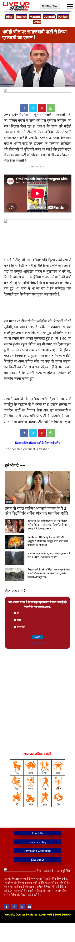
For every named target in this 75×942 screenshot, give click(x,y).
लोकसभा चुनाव (31, 115)
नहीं (19, 620)
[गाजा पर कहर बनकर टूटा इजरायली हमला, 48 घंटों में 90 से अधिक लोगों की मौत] (14, 558)
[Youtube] (29, 906)
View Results (37, 643)
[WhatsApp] (51, 108)
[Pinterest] (42, 108)
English (21, 16)
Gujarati (49, 16)
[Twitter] (33, 108)
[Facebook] (24, 108)
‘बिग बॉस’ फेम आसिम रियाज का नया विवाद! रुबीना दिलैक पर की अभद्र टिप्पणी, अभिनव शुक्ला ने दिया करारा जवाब (47, 524)
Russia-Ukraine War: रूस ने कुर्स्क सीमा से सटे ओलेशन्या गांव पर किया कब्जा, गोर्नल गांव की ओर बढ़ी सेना (49, 573)
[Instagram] (14, 906)
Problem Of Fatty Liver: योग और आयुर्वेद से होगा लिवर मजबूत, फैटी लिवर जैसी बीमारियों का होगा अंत (48, 541)
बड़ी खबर (9, 502)
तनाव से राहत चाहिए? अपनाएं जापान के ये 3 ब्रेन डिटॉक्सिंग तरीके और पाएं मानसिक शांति (36, 511)
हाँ (18, 613)
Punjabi (63, 16)
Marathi (35, 16)
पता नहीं (21, 627)
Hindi (9, 16)
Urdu (37, 22)
